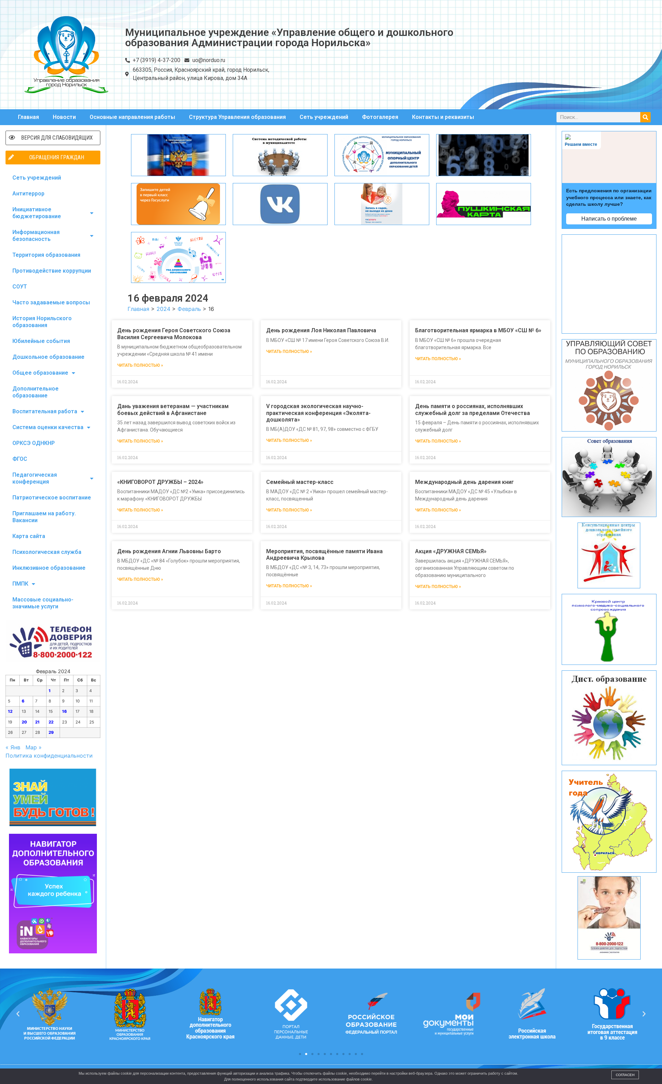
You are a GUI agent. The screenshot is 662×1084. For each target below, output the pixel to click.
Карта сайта (28, 536)
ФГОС (19, 459)
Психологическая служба (46, 552)
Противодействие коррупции (51, 270)
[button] (300, 1054)
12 (10, 711)
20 (24, 722)
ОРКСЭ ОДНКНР (33, 443)
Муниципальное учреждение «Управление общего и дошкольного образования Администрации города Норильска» (289, 37)
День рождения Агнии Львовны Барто (169, 551)
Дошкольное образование (48, 357)
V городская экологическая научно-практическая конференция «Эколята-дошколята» (318, 413)
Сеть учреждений (324, 117)
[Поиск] (645, 117)
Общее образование (40, 372)
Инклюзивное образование (49, 568)
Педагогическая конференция (34, 478)
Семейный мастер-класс (299, 482)
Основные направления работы (132, 117)
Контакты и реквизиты (443, 117)
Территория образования (46, 255)
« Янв (13, 747)
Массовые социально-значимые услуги (42, 603)
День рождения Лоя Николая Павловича (321, 330)
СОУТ (19, 286)
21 (37, 722)
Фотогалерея (380, 117)
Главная (28, 117)
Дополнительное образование (35, 392)
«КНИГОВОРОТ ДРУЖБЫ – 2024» (160, 482)
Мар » (34, 747)
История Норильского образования (42, 321)
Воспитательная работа (44, 411)
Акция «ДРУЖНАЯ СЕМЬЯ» (451, 551)
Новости (64, 117)
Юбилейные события (41, 341)
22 (51, 722)
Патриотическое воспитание (51, 497)
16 (64, 711)
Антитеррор (28, 193)
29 (51, 732)
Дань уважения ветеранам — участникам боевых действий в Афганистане (173, 409)
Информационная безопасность (36, 235)
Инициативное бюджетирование (36, 213)
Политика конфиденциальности (49, 755)
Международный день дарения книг (464, 482)
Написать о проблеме (609, 219)
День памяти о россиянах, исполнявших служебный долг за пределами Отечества (472, 409)
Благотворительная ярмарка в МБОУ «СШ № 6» (478, 330)
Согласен (625, 1075)
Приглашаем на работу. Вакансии (44, 517)
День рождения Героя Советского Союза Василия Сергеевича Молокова (173, 333)
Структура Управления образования (237, 117)
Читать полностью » (140, 365)
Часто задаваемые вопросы (51, 302)
